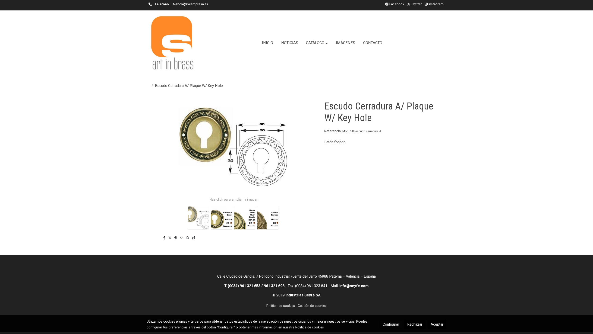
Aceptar (437, 324)
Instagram (436, 4)
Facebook (396, 4)
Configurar (391, 324)
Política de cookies (280, 306)
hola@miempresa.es (192, 4)
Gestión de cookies (312, 306)
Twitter (416, 4)
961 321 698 (274, 286)
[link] (172, 43)
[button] (317, 42)
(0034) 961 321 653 (244, 286)
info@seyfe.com (354, 286)
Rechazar (414, 324)
